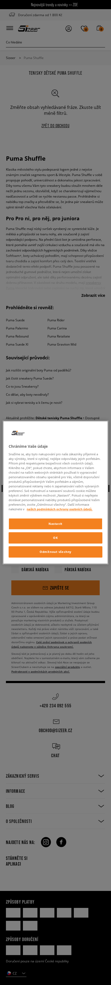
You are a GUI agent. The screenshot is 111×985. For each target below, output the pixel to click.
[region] (55, 492)
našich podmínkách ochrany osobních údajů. (59, 509)
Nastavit (55, 524)
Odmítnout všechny (55, 552)
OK (55, 538)
